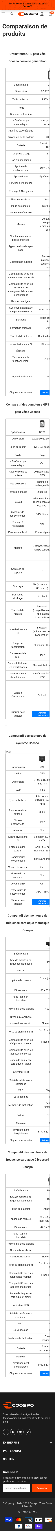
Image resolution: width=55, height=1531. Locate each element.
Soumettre (42, 1488)
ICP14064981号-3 (27, 1512)
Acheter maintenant (42, 714)
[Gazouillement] (28, 1432)
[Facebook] (6, 1432)
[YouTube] (20, 1432)
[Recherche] (12, 14)
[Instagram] (13, 1432)
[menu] (3, 14)
